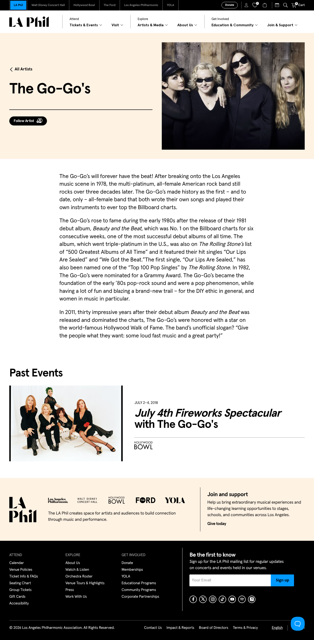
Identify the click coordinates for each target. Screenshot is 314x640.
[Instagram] (212, 599)
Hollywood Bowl (84, 5)
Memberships (132, 570)
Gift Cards (17, 597)
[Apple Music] (251, 599)
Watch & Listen (77, 570)
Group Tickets (20, 590)
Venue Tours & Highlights (85, 583)
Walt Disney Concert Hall (48, 5)
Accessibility (19, 603)
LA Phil (18, 5)
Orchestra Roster (79, 576)
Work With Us (76, 597)
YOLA (170, 5)
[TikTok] (222, 599)
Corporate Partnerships (140, 597)
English (277, 628)
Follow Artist (24, 121)
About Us (73, 563)
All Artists (23, 69)
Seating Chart (20, 583)
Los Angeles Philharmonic (141, 5)
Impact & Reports (180, 628)
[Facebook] (193, 599)
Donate (229, 5)
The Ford (110, 5)
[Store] (265, 5)
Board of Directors (213, 628)
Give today (216, 524)
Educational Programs (139, 583)
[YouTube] (232, 599)
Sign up (282, 580)
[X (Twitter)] (203, 599)
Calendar (16, 563)
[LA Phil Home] (29, 21)
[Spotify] (242, 599)
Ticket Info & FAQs (23, 576)
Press (70, 590)
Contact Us (153, 628)
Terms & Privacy (245, 628)
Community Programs (139, 590)
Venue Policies (20, 570)
